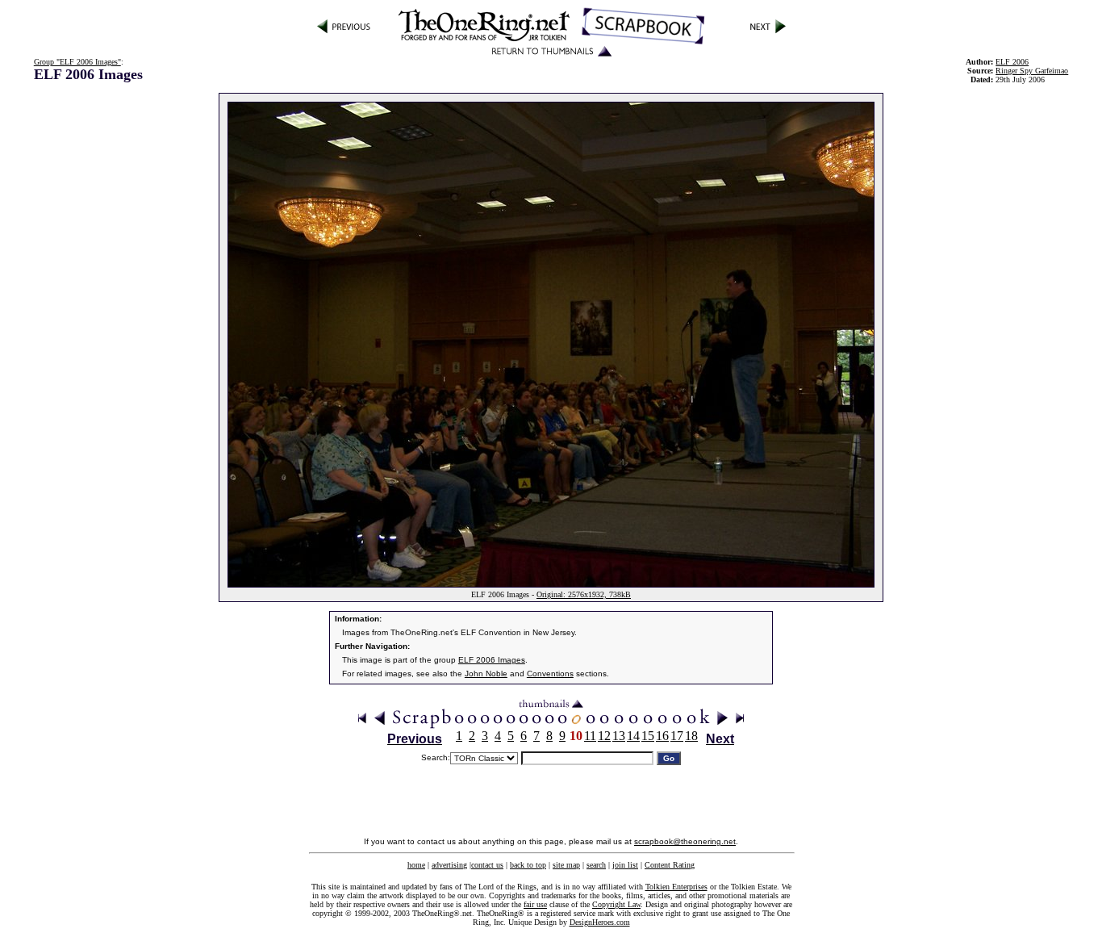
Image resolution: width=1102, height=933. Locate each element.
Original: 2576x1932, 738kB (583, 594)
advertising (449, 864)
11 (590, 736)
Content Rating (670, 864)
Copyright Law (616, 904)
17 (676, 736)
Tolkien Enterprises (676, 886)
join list (625, 864)
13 (618, 736)
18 (691, 736)
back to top (528, 864)
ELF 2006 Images (491, 659)
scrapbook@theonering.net (685, 841)
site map (566, 864)
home (416, 864)
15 (647, 736)
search (596, 864)
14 (633, 736)
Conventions (550, 673)
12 (604, 736)
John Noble (486, 673)
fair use (535, 904)
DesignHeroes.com (600, 922)
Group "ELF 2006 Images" (77, 61)
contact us (487, 864)
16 (662, 736)
